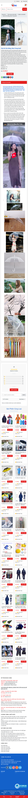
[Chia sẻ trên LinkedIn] (12, 77)
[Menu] (1, 5)
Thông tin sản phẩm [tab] (6, 82)
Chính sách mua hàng (5, 747)
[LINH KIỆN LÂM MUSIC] (14, 5)
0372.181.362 (8, 692)
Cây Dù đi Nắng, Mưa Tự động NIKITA (20, 453)
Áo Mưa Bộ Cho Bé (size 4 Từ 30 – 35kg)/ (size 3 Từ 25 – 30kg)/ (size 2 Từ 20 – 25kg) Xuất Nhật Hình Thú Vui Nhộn (20, 427)
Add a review (14, 389)
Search (24, 394)
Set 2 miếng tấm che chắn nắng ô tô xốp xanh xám (6, 555)
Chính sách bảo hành (5, 749)
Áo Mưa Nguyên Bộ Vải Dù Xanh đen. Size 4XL (20, 581)
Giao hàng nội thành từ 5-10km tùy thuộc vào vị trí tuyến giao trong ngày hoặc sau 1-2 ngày (13, 731)
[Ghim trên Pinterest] (10, 77)
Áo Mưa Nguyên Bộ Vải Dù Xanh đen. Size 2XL (20, 658)
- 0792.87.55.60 (13, 684)
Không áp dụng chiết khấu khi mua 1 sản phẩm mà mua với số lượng (14, 722)
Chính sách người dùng (5, 748)
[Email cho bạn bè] (8, 77)
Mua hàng (10, 73)
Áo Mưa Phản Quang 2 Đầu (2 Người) (20, 633)
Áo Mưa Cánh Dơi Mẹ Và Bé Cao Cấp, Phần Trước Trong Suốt (7, 658)
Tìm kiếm (24, 9)
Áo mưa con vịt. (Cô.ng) (7, 503)
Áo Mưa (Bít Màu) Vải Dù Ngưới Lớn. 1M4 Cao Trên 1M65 (7, 607)
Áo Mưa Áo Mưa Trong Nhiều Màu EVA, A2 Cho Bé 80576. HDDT (20, 607)
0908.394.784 (8, 696)
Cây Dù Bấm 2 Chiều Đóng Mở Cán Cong (6, 581)
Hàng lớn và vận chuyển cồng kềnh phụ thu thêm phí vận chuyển (14, 740)
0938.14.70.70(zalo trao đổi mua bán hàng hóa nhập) (14, 710)
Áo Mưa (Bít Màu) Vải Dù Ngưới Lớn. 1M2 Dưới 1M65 (20, 504)
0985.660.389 (7, 684)
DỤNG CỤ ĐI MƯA (21, 14)
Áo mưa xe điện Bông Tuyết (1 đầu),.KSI (6, 453)
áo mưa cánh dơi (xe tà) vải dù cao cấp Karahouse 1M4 (7, 427)
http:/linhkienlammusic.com (11, 682)
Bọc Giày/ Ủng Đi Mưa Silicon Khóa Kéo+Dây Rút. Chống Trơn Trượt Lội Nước (6, 530)
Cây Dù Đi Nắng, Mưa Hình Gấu (19, 555)
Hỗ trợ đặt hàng (4, 745)
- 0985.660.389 (14, 762)
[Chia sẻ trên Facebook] (4, 77)
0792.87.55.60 (7, 762)
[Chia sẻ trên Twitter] (6, 77)
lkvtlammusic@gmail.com (9, 683)
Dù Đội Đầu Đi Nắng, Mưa (7, 632)
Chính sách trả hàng (5, 751)
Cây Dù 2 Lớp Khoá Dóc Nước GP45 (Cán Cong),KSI (7, 478)
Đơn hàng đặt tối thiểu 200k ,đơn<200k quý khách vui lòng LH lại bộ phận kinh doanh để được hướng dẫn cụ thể (14, 738)
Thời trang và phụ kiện (11, 14)
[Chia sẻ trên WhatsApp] (2, 77)
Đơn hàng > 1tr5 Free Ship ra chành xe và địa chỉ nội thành (12, 733)
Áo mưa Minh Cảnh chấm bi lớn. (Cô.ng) (20, 530)
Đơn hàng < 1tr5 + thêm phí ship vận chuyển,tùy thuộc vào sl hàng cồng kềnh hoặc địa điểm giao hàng (13, 735)
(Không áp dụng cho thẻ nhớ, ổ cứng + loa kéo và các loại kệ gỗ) (13, 725)
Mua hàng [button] (10, 429)
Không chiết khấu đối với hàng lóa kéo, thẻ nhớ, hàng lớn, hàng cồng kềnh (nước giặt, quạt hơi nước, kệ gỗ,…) (14, 718)
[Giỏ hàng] (25, 5)
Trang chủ (4, 14)
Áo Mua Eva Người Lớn (20, 477)
